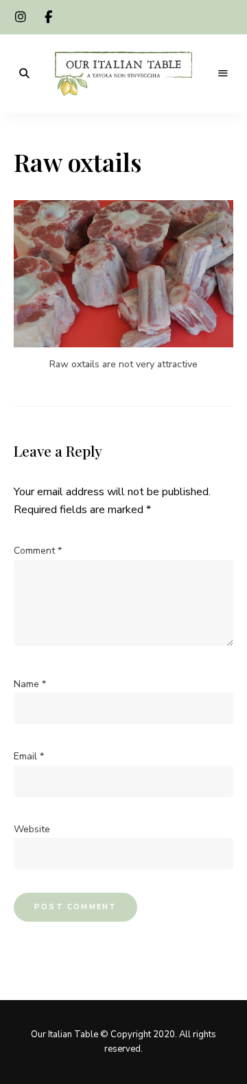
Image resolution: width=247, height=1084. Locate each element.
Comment (38, 550)
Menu (223, 73)
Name (30, 684)
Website (32, 829)
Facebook (48, 17)
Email (29, 756)
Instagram (20, 17)
